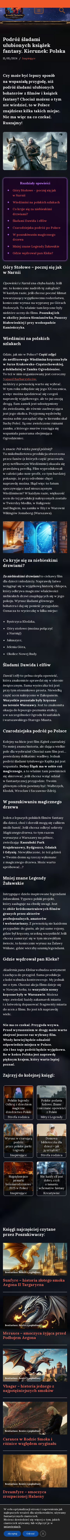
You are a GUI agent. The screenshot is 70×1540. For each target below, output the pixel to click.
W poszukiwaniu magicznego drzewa (34, 237)
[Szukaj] (62, 10)
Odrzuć (30, 1533)
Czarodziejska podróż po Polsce (36, 228)
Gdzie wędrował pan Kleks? (33, 253)
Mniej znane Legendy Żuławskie (36, 246)
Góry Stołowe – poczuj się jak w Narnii (34, 193)
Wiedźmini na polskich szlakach (36, 202)
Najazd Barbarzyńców (19, 379)
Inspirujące (28, 58)
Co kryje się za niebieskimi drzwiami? (32, 211)
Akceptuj (12, 1533)
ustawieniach (12, 1526)
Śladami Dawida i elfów (30, 221)
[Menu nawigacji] (39, 10)
